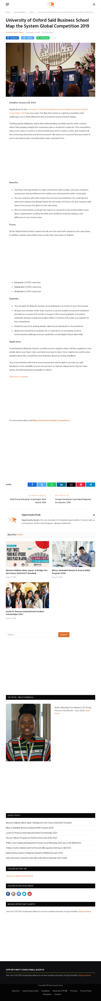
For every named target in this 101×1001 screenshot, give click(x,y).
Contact (57, 994)
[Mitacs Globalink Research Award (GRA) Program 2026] (73, 554)
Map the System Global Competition (51, 420)
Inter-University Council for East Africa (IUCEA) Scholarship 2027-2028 (36, 858)
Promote (73, 991)
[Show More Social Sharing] (55, 37)
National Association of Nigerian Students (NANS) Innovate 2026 (34, 853)
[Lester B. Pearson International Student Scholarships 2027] (27, 595)
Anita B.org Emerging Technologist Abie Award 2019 (28, 501)
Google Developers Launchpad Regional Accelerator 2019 (73, 501)
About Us (16, 991)
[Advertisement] (50, 161)
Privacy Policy (86, 991)
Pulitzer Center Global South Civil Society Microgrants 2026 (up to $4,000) (38, 848)
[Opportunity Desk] (50, 4)
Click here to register (18, 376)
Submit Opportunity (31, 991)
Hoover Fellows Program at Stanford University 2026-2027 (31, 838)
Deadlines (46, 991)
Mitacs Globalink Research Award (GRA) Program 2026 (71, 572)
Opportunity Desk (15, 32)
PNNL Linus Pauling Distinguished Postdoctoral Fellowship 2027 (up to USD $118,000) (43, 843)
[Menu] (7, 4)
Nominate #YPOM (60, 991)
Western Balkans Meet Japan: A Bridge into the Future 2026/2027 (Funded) (27, 572)
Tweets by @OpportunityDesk (19, 876)
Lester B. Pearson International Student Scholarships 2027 (25, 613)
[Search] (93, 4)
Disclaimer (47, 994)
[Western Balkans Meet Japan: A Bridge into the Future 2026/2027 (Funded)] (27, 554)
